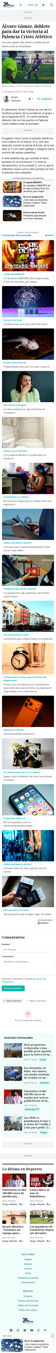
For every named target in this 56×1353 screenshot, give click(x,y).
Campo (44, 1132)
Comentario (8, 956)
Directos (28, 1264)
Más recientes (14, 1001)
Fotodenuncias (28, 1282)
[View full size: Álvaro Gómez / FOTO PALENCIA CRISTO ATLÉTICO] (28, 67)
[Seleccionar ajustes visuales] (43, 5)
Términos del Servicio (28, 1301)
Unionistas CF (32, 1109)
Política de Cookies (28, 1310)
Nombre (6, 944)
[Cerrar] (52, 1336)
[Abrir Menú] (51, 4)
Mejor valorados (38, 1001)
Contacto (28, 1296)
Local (43, 1059)
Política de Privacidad (28, 1305)
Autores (28, 1268)
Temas (28, 1273)
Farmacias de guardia (28, 1278)
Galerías (28, 1259)
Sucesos (45, 1082)
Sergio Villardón (10, 1204)
